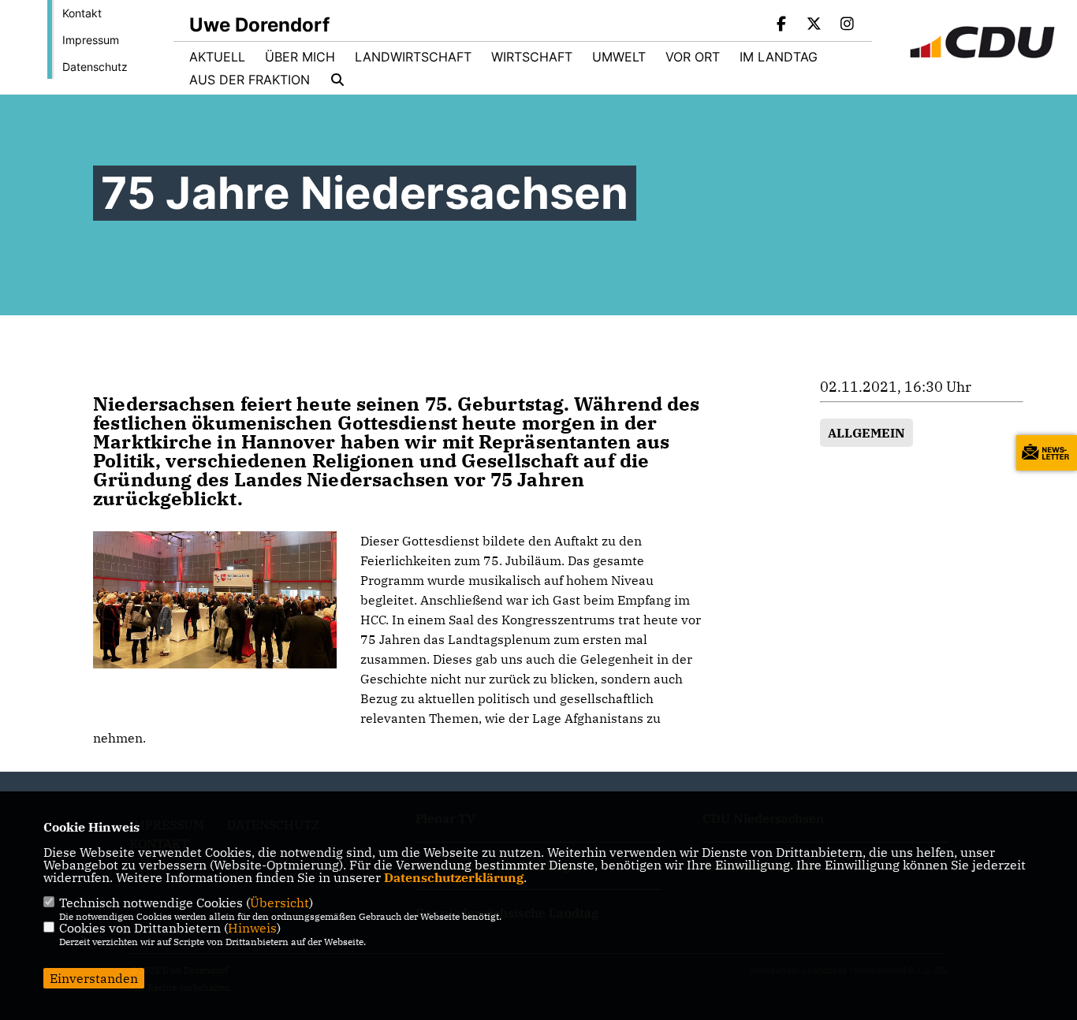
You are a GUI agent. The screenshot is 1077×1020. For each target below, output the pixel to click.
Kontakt (82, 13)
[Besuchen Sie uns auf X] (814, 25)
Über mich (300, 56)
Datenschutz (95, 66)
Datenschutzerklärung (454, 877)
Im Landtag (779, 56)
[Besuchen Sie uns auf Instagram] (846, 25)
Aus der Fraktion (249, 79)
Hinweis (252, 928)
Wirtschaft (531, 56)
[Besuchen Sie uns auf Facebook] (781, 25)
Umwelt (619, 56)
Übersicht (279, 902)
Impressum (90, 40)
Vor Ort (692, 56)
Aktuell (217, 56)
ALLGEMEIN (866, 432)
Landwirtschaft (413, 56)
